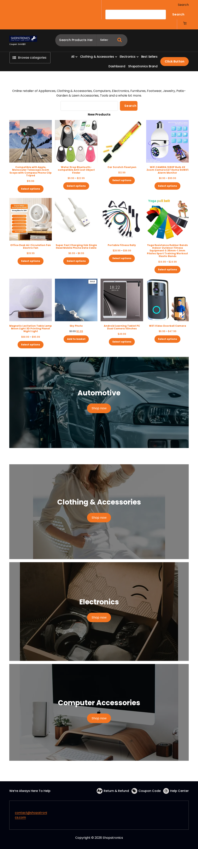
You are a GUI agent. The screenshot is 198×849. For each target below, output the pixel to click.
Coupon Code (149, 791)
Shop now (99, 408)
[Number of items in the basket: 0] (185, 23)
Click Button (174, 61)
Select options (30, 188)
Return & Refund (116, 791)
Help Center (179, 791)
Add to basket (76, 339)
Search (183, 5)
